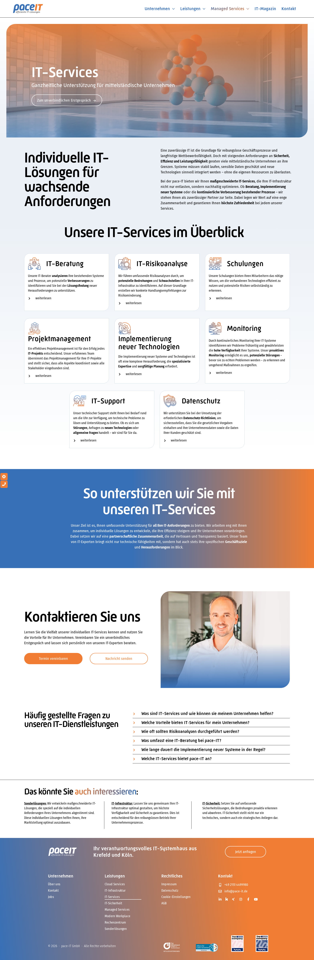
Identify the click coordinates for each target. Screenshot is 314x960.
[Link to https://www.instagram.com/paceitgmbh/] (241, 899)
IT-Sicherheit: (211, 803)
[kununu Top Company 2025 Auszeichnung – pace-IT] (262, 937)
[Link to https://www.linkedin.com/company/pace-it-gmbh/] (220, 899)
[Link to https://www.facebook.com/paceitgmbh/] (248, 899)
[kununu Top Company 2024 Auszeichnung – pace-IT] (237, 937)
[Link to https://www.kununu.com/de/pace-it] (227, 899)
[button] (66, 298)
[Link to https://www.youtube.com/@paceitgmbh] (256, 899)
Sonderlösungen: (35, 803)
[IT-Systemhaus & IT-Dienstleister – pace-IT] (28, 5)
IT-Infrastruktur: (122, 803)
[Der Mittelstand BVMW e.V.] (172, 944)
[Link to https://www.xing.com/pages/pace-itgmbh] (233, 899)
